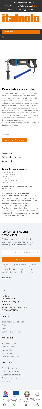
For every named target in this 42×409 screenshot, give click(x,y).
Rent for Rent (8, 347)
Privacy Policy (8, 381)
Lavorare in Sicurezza (11, 332)
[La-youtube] (11, 282)
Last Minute (7, 350)
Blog (4, 325)
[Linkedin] (15, 282)
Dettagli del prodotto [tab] (11, 157)
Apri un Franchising (10, 371)
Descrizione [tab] (7, 153)
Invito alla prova (9, 343)
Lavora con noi (8, 328)
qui (32, 272)
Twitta (15, 134)
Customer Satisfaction (11, 375)
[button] (36, 6)
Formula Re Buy (9, 353)
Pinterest (18, 134)
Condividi (11, 134)
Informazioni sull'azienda (13, 322)
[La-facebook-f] (2, 282)
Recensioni (7, 161)
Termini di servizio (9, 378)
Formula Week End (10, 357)
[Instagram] (7, 282)
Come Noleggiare (9, 368)
